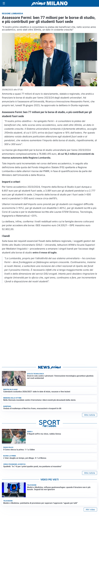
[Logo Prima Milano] (49, 3)
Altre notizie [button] (89, 415)
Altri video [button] (90, 509)
